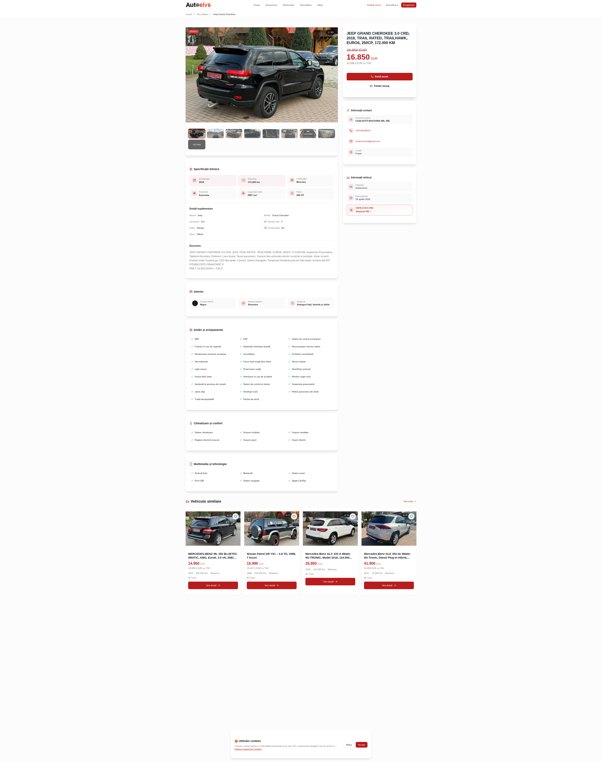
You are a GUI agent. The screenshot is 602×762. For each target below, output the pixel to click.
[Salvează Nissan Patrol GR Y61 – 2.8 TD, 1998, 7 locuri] (294, 516)
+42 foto (197, 144)
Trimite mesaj (381, 86)
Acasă (257, 5)
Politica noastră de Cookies (248, 749)
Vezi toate (408, 501)
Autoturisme (271, 5)
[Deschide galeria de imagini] (262, 74)
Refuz (349, 745)
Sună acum (381, 76)
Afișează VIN (362, 211)
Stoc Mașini (202, 14)
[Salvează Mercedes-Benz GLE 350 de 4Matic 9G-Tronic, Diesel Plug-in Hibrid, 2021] (411, 516)
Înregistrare (409, 5)
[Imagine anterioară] (191, 74)
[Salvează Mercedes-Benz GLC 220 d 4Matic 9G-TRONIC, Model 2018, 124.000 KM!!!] (353, 516)
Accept (361, 745)
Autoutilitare (306, 5)
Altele (320, 5)
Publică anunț (374, 5)
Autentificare (392, 5)
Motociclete (288, 5)
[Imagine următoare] (331, 74)
